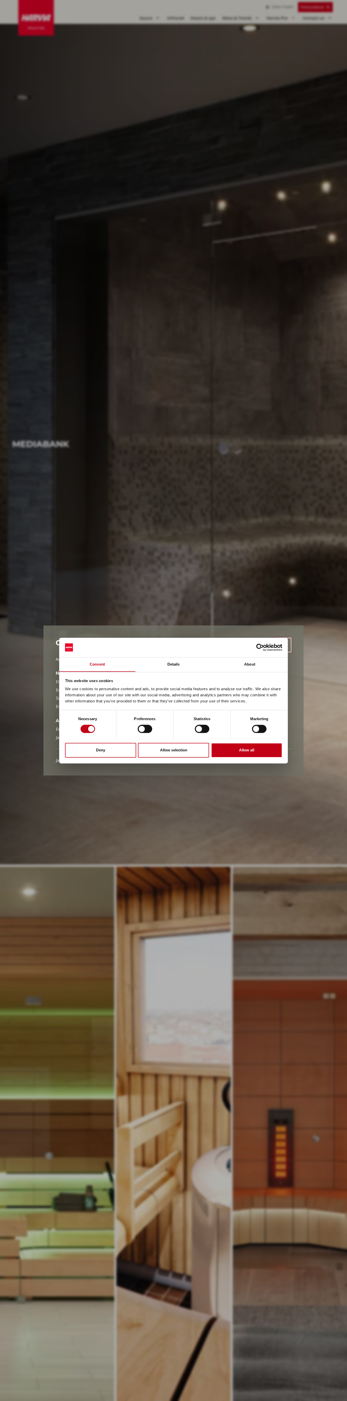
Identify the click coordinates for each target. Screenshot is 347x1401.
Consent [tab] (97, 664)
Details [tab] (173, 664)
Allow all (246, 750)
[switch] (145, 729)
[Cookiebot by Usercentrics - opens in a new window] (260, 647)
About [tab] (249, 664)
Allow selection (173, 750)
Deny (100, 750)
